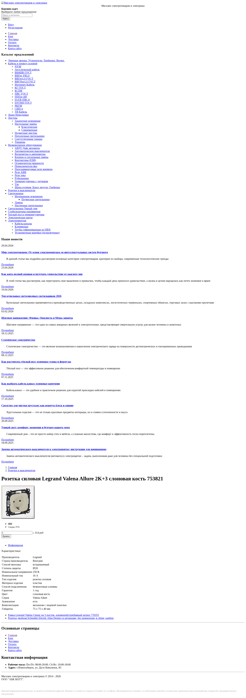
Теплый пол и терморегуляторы (26, 214)
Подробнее (7, 264)
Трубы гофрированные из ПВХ (33, 229)
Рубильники (22, 178)
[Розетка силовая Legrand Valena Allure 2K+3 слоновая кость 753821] (18, 518)
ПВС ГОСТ (21, 93)
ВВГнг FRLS (22, 75)
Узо (17, 184)
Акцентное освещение (27, 120)
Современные (29, 130)
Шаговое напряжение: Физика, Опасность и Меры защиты (37, 317)
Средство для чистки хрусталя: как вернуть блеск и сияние (37, 405)
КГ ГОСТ (20, 87)
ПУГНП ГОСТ (23, 102)
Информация (15, 545)
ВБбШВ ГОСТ (23, 72)
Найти (6, 18)
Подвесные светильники (35, 199)
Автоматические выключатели (32, 151)
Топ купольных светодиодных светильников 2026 (31, 296)
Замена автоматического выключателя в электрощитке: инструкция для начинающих (53, 449)
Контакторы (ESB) (25, 160)
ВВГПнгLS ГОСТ (25, 81)
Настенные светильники (29, 205)
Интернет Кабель (24, 84)
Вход (11, 24)
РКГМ (18, 105)
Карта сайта (15, 48)
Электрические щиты (20, 217)
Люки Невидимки (18, 114)
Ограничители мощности (29, 163)
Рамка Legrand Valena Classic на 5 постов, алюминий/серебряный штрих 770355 (53, 615)
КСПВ (18, 90)
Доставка (13, 39)
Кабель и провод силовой (22, 63)
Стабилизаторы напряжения (24, 211)
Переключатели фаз (26, 166)
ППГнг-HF (21, 96)
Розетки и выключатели (21, 190)
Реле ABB (20, 172)
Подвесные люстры (26, 133)
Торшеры (20, 142)
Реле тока (20, 175)
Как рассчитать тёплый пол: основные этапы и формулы (36, 361)
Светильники (15, 193)
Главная (12, 33)
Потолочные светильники (30, 136)
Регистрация (15, 27)
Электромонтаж (17, 220)
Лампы (19, 202)
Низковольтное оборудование (25, 145)
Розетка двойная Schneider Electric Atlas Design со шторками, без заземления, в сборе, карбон (61, 618)
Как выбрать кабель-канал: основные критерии (30, 383)
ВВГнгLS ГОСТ (24, 78)
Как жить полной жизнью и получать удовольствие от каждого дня (42, 274)
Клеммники (21, 226)
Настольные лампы (26, 123)
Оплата (12, 42)
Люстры (12, 117)
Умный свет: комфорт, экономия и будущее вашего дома (35, 427)
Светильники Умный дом (22, 208)
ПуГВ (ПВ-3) (22, 99)
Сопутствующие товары (28, 139)
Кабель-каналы (23, 223)
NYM (18, 66)
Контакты (13, 45)
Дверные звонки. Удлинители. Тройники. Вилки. (36, 60)
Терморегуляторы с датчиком (31, 181)
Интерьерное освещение (29, 196)
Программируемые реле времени (34, 169)
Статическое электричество (18, 339)
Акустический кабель (27, 69)
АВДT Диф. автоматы (27, 148)
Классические (29, 127)
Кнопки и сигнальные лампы (31, 157)
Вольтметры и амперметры (30, 154)
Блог (10, 36)
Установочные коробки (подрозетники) (37, 232)
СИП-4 (19, 108)
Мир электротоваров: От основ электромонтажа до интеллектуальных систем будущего (54, 252)
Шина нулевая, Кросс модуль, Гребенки (37, 187)
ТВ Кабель (21, 111)
